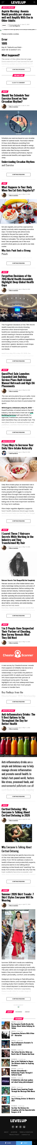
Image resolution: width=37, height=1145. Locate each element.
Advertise (14, 1132)
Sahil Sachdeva (13, 453)
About (6, 1132)
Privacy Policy (14, 1134)
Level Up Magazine (14, 26)
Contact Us (26, 1134)
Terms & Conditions (26, 1132)
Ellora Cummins (13, 107)
